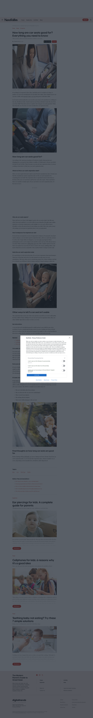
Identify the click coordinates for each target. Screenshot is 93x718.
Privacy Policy (54, 380)
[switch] (63, 361)
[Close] (70, 338)
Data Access (46, 380)
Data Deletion (39, 380)
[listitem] (46, 358)
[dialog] (46, 359)
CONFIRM (36, 375)
